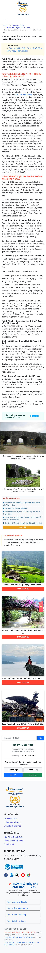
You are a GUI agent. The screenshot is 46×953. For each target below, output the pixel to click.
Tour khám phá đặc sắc (17, 902)
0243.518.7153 (29, 755)
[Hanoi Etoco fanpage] (6, 875)
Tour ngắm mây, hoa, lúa (17, 908)
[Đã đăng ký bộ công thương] (13, 866)
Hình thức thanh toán (13, 837)
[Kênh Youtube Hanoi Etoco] (23, 875)
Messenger (33, 775)
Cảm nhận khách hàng (13, 840)
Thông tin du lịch (18, 25)
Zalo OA (13, 775)
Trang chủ (5, 25)
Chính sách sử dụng (12, 822)
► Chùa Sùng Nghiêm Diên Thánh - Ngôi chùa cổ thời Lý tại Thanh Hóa (22, 518)
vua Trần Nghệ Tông (23, 94)
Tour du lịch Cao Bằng (16, 914)
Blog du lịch (9, 844)
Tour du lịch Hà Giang (16, 921)
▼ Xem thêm (23, 527)
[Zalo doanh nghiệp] (12, 875)
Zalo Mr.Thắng (33, 770)
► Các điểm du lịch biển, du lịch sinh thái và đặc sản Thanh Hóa (21, 503)
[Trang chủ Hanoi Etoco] (23, 8)
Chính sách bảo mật (12, 826)
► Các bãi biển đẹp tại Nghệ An (15, 508)
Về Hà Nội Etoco (10, 819)
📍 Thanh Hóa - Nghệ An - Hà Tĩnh (17, 27)
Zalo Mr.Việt (13, 770)
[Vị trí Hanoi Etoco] (29, 875)
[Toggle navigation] (5, 20)
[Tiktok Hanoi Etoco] (17, 875)
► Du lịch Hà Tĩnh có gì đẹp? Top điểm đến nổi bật (22, 523)
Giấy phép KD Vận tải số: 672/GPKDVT (19, 937)
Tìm (40, 738)
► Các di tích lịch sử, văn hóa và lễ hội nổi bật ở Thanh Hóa (21, 512)
